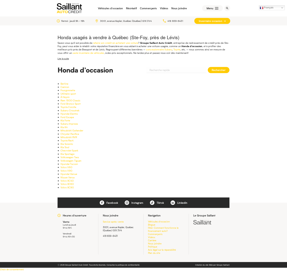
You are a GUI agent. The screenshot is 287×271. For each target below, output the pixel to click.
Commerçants (148, 8)
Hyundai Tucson (69, 163)
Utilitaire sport (68, 93)
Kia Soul (65, 147)
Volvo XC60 (67, 183)
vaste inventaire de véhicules (88, 52)
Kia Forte (65, 120)
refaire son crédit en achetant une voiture (115, 42)
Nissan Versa (67, 177)
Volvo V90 (66, 170)
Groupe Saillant (222, 265)
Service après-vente (113, 221)
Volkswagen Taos (70, 157)
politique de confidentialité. (128, 265)
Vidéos (164, 8)
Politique (152, 246)
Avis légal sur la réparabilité (162, 249)
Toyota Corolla (68, 107)
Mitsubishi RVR (69, 137)
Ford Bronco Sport (71, 103)
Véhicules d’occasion (110, 8)
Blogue (151, 224)
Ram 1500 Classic (70, 100)
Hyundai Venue (69, 173)
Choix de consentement (12, 269)
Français (268, 7)
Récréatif (131, 8)
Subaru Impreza (69, 123)
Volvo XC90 (67, 187)
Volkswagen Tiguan (71, 160)
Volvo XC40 (67, 180)
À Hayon (65, 97)
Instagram (137, 202)
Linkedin (182, 202)
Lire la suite (63, 58)
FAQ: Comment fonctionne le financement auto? (163, 229)
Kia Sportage (67, 153)
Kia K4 (64, 127)
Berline (64, 83)
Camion (65, 86)
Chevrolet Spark (69, 150)
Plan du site (154, 252)
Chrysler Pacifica (70, 133)
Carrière (152, 240)
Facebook (112, 202)
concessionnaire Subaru (159, 49)
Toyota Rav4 (67, 140)
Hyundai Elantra (69, 113)
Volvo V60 (66, 167)
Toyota (176, 49)
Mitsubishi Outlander (72, 130)
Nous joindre (179, 8)
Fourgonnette (68, 90)
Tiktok (160, 202)
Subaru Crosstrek (70, 110)
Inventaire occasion (211, 21)
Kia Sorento (67, 143)
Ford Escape (67, 117)
